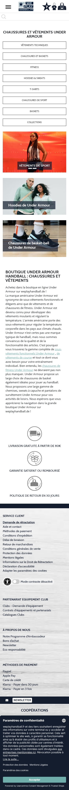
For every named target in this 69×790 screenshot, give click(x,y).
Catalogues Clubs (13, 614)
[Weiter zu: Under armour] (34, 152)
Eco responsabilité (14, 649)
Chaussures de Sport (34, 100)
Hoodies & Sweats (34, 78)
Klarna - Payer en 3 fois (17, 689)
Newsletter (9, 645)
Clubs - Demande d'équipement (23, 606)
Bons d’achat (11, 641)
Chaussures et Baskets (34, 56)
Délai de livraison (13, 540)
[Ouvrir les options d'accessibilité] (7, 581)
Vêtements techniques (34, 45)
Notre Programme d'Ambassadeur (24, 636)
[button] (8, 6)
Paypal (7, 671)
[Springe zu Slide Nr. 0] (30, 168)
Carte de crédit (12, 680)
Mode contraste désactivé (36, 581)
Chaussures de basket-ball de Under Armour (28, 245)
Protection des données (17, 553)
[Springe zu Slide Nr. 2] (39, 168)
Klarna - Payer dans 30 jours (20, 684)
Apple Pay (9, 675)
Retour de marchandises (18, 544)
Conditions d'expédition (18, 535)
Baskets (34, 111)
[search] (34, 16)
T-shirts (34, 89)
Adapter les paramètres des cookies (25, 570)
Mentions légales (13, 557)
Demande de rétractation (19, 522)
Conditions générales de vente (21, 548)
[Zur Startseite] (26, 6)
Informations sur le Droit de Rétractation (28, 562)
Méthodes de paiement (18, 531)
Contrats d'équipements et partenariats (27, 610)
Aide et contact (12, 526)
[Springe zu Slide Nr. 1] (34, 168)
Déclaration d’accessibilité (18, 566)
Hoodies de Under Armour (29, 205)
